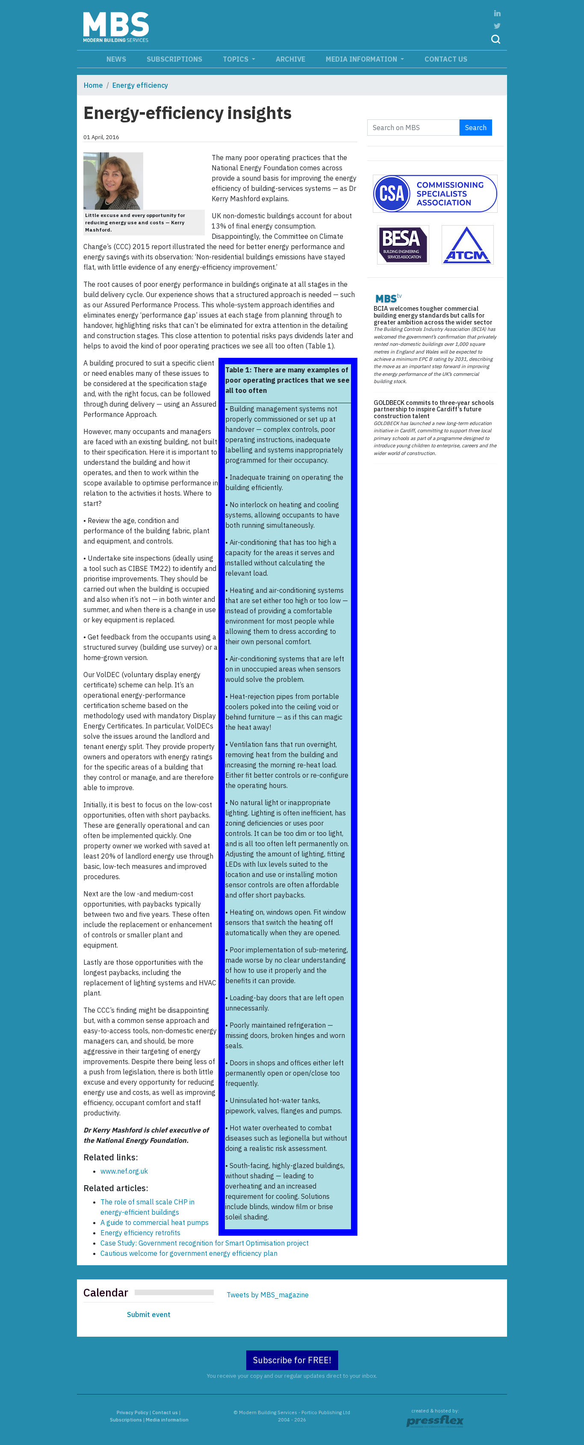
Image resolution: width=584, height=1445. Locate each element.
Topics (236, 59)
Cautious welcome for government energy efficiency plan (188, 1253)
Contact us (446, 59)
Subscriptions (174, 59)
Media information (362, 59)
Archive (290, 59)
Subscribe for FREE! (292, 1360)
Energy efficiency (140, 85)
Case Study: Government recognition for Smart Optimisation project (204, 1243)
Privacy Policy (132, 1412)
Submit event (149, 1314)
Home (93, 85)
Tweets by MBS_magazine (268, 1294)
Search (476, 127)
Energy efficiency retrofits (140, 1232)
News (116, 59)
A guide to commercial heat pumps (154, 1222)
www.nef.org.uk (124, 1171)
